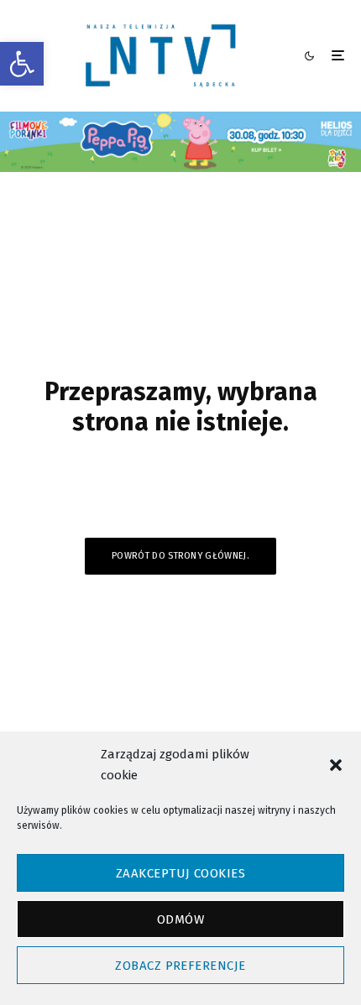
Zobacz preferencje (180, 965)
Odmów (180, 919)
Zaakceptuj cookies (180, 873)
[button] (22, 64)
